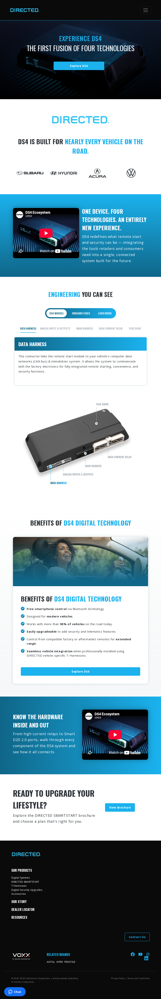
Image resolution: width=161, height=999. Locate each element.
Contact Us (137, 937)
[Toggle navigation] (145, 10)
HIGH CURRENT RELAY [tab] (111, 328)
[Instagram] (147, 954)
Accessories (18, 893)
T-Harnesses (19, 885)
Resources (19, 917)
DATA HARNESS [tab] (28, 328)
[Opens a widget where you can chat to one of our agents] (15, 992)
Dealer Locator (23, 909)
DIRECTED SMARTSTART (25, 881)
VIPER (59, 962)
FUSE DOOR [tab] (135, 328)
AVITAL (51, 962)
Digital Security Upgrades (26, 890)
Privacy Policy (118, 978)
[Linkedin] (146, 958)
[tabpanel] (81, 408)
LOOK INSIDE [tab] (105, 313)
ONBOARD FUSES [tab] (81, 313)
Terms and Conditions (138, 978)
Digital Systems (20, 877)
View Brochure (120, 807)
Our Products (21, 870)
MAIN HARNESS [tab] (84, 328)
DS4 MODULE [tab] (56, 313)
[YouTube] (140, 954)
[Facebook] (133, 954)
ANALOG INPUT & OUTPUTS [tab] (55, 328)
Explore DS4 (79, 66)
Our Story (19, 901)
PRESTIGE (69, 962)
